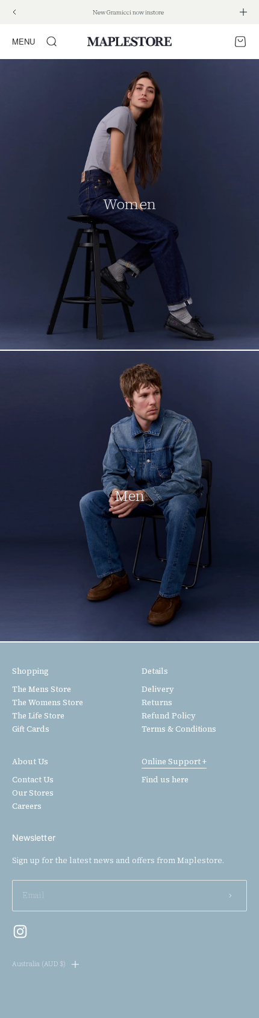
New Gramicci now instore (128, 12)
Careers (27, 806)
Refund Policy (169, 716)
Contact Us (33, 780)
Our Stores (33, 793)
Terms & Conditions (179, 729)
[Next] (243, 12)
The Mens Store (41, 689)
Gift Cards (30, 729)
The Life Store (38, 716)
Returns (157, 702)
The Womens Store (47, 702)
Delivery (158, 689)
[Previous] (14, 12)
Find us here (165, 780)
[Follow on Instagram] (20, 931)
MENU (23, 41)
